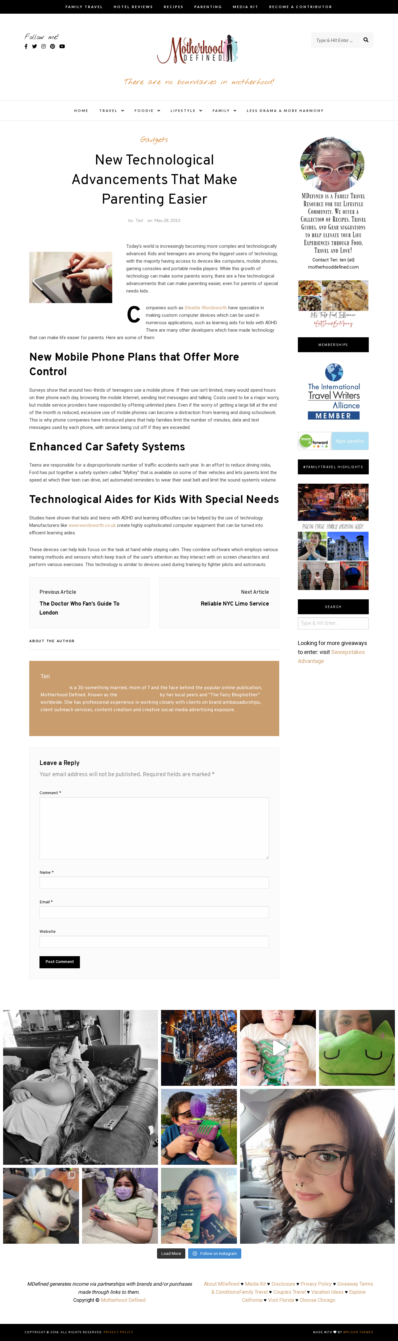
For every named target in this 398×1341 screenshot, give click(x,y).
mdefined (80, 1016)
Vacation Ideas (327, 1292)
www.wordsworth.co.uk (92, 525)
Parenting (208, 7)
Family (221, 110)
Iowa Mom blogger (138, 695)
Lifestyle (183, 110)
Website (47, 931)
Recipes (174, 7)
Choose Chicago (317, 1300)
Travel (108, 110)
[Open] (80, 1087)
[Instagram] (150, 1157)
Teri (139, 220)
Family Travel (84, 7)
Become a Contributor (300, 7)
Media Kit (246, 7)
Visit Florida (281, 1300)
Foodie (144, 110)
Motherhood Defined (123, 1300)
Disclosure (283, 1284)
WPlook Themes (358, 1332)
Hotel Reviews (133, 7)
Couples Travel (289, 1292)
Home (81, 110)
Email (46, 902)
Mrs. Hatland (54, 688)
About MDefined (221, 1284)
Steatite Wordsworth (206, 308)
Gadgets (154, 140)
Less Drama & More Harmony (285, 110)
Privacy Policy (316, 1284)
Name (46, 872)
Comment (50, 793)
